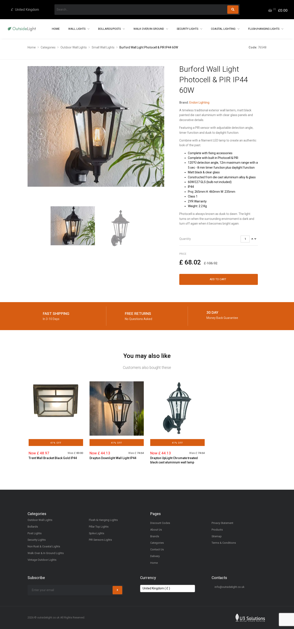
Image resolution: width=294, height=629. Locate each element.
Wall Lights (77, 28)
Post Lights (35, 533)
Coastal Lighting (223, 28)
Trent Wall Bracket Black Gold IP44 (53, 458)
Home (56, 28)
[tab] (218, 239)
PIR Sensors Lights (100, 539)
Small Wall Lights (103, 47)
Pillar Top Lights (98, 526)
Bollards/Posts (109, 28)
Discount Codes (160, 523)
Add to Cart (218, 279)
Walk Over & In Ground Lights (46, 553)
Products (217, 529)
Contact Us (157, 549)
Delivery (155, 556)
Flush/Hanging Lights (264, 28)
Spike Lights (96, 533)
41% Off (55, 442)
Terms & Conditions (224, 542)
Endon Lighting (199, 102)
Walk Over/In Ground (149, 28)
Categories (48, 47)
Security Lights (188, 28)
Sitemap (217, 536)
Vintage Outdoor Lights (42, 559)
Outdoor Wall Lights (73, 47)
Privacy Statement (222, 523)
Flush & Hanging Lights (103, 520)
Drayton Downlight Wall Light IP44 (113, 458)
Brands (154, 536)
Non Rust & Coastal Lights (44, 546)
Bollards (33, 526)
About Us (156, 529)
